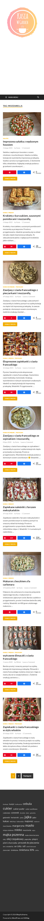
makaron (37, 821)
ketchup (13, 821)
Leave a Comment (29, 296)
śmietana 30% (26, 849)
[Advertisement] (22, 71)
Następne (27, 776)
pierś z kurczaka (10, 842)
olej (4, 839)
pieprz (35, 839)
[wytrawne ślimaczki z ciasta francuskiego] (22, 638)
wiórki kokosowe (31, 846)
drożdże (22, 813)
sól (24, 846)
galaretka (33, 813)
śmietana (14, 850)
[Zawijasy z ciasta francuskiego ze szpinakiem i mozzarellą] (22, 418)
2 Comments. (27, 733)
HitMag (26, 918)
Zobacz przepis (9, 178)
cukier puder (19, 809)
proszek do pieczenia (28, 842)
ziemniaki (6, 850)
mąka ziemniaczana (32, 835)
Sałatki (5, 138)
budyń (11, 804)
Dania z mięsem (8, 212)
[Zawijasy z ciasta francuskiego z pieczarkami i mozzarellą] (22, 272)
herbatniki (15, 817)
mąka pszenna (13, 835)
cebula (27, 803)
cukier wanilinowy (31, 809)
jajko (34, 817)
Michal (18, 662)
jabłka (22, 818)
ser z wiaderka (8, 846)
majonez (29, 821)
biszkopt (5, 804)
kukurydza (20, 821)
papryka (28, 839)
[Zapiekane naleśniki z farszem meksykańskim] (22, 489)
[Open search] (38, 97)
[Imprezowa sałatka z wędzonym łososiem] (22, 124)
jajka (28, 817)
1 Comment (26, 148)
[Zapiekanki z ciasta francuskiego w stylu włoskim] (22, 709)
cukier (7, 808)
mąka (33, 830)
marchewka (7, 826)
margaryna (18, 825)
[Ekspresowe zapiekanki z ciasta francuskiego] (22, 344)
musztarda (27, 830)
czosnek (15, 812)
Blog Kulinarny (21, 914)
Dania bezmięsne (9, 287)
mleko (18, 829)
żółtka (37, 850)
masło (29, 825)
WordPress (16, 918)
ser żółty (18, 846)
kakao (6, 821)
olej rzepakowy (15, 838)
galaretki (6, 817)
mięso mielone (8, 830)
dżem (27, 813)
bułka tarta (18, 804)
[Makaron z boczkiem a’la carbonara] (22, 564)
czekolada (6, 813)
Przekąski (19, 287)
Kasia (18, 148)
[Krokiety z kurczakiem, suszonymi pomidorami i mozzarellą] (22, 198)
